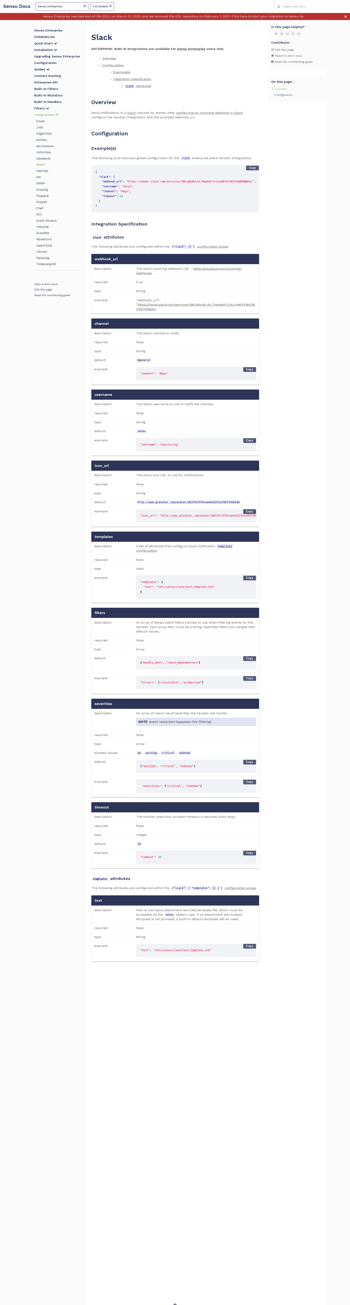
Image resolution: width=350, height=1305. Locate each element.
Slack (40, 164)
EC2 (39, 214)
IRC (38, 177)
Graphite (42, 233)
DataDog (42, 258)
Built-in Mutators (48, 95)
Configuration (45, 63)
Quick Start (44, 43)
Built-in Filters (46, 89)
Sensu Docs (16, 6)
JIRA (39, 127)
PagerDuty (44, 133)
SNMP (40, 183)
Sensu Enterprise (48, 30)
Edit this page (43, 289)
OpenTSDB (44, 245)
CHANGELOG (44, 37)
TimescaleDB (46, 264)
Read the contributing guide (52, 295)
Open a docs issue (46, 284)
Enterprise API (46, 82)
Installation (44, 50)
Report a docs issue (288, 55)
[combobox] (312, 6)
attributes (138, 86)
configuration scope (212, 246)
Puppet (41, 202)
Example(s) (121, 72)
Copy (252, 167)
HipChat (42, 171)
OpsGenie (43, 158)
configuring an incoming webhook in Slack (209, 113)
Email (40, 121)
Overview (109, 58)
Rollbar (41, 140)
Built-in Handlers (48, 102)
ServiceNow (45, 146)
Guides (40, 69)
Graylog (42, 189)
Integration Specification (132, 79)
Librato (41, 252)
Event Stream (46, 220)
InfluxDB (42, 227)
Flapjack (42, 196)
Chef (39, 208)
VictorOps (43, 152)
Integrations (44, 115)
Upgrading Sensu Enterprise (57, 56)
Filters (40, 108)
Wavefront (44, 239)
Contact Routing (47, 76)
